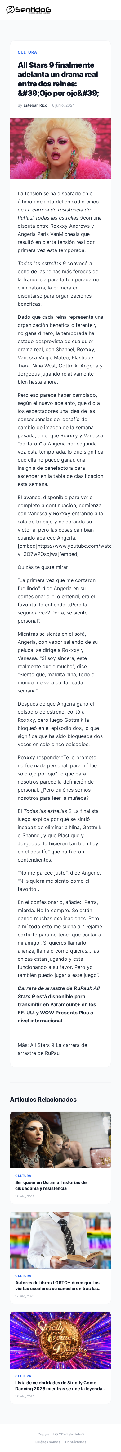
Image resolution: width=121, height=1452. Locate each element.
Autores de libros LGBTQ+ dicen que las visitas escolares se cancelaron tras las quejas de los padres (57, 1288)
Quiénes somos (47, 1442)
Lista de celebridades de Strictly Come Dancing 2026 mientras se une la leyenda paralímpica (58, 1388)
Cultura (27, 52)
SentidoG (76, 1434)
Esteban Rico (35, 105)
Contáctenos (75, 1442)
